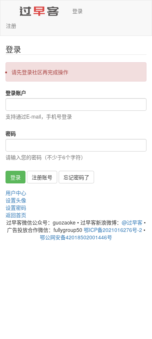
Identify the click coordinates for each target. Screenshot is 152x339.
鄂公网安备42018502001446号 (76, 237)
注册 (11, 25)
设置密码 (16, 207)
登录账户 (16, 92)
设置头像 (16, 200)
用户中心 (16, 192)
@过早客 (132, 222)
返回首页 (16, 215)
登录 (77, 10)
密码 (11, 133)
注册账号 (42, 177)
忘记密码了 (76, 177)
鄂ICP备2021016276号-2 (113, 229)
